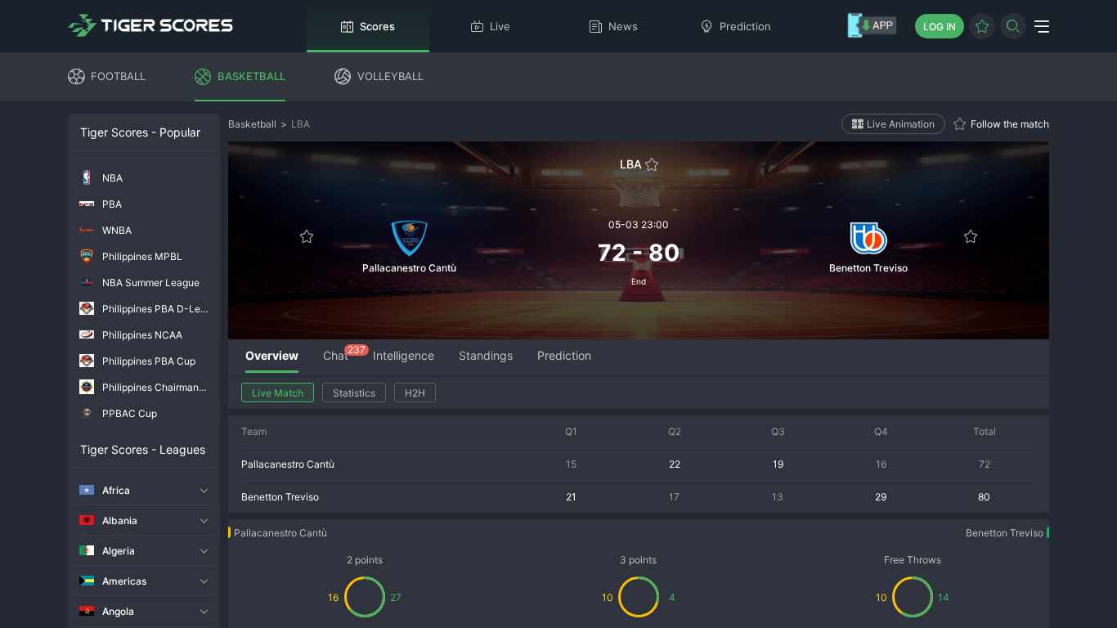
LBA (300, 124)
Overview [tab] (271, 355)
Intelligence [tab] (403, 355)
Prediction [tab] (564, 355)
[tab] (335, 356)
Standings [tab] (486, 355)
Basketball (252, 124)
